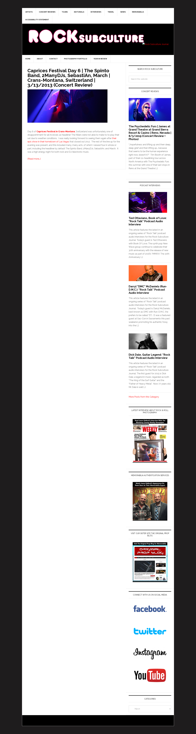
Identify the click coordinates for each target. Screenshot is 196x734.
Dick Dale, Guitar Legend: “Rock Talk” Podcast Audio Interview (149, 356)
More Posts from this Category (144, 397)
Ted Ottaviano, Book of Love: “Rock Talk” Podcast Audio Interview (148, 221)
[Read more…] (34, 159)
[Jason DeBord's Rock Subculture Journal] (86, 32)
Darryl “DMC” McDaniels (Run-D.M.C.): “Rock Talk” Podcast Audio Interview (148, 289)
